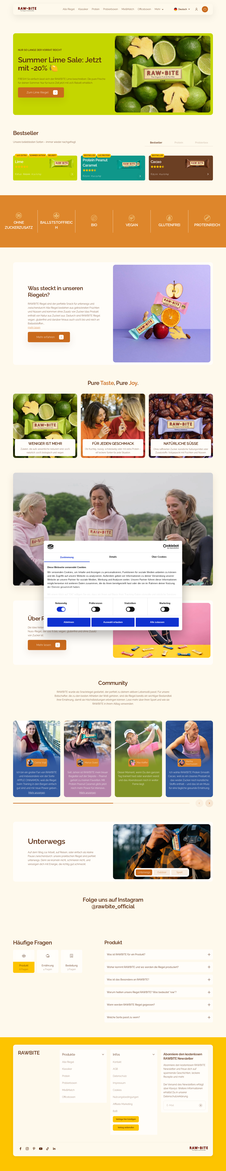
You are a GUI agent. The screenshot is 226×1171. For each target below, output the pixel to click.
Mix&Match (128, 9)
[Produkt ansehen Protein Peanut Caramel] (140, 176)
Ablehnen (69, 622)
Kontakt (117, 1062)
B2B (115, 1111)
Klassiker (83, 9)
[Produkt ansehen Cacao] (208, 174)
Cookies (117, 1090)
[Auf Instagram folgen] (27, 1148)
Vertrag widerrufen (126, 1127)
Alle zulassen (157, 622)
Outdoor (161, 872)
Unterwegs (144, 872)
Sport (179, 872)
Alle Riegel (69, 9)
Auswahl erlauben (113, 622)
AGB (115, 1068)
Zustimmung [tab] (67, 557)
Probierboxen (110, 9)
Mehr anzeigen (36, 792)
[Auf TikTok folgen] (47, 1148)
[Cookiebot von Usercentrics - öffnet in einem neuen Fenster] (165, 546)
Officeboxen (144, 9)
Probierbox (201, 142)
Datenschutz (120, 1076)
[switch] (95, 609)
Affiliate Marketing (123, 1104)
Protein (95, 9)
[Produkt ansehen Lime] (72, 174)
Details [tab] (113, 556)
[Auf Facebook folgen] (20, 1148)
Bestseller (156, 142)
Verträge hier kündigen (126, 1119)
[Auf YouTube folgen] (40, 1148)
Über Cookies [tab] (159, 556)
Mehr (157, 9)
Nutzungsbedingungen (126, 1097)
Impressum (119, 1082)
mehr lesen (34, 327)
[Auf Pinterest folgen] (34, 1148)
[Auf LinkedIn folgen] (54, 1148)
